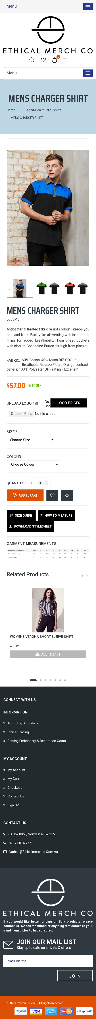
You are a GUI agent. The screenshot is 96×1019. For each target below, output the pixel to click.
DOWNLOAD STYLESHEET (32, 526)
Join (75, 976)
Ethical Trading (18, 732)
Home (11, 110)
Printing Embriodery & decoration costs (37, 741)
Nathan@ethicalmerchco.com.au (33, 852)
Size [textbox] (12, 432)
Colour (14, 456)
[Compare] (67, 495)
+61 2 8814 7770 (20, 843)
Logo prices (68, 403)
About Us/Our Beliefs (23, 723)
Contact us (16, 796)
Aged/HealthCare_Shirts (43, 110)
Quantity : (16, 483)
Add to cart (28, 495)
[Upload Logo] (36, 403)
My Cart (13, 779)
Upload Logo (26, 402)
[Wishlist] (43, 60)
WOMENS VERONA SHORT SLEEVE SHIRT (41, 637)
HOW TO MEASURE (58, 515)
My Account (16, 770)
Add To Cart (51, 654)
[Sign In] (65, 60)
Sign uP (13, 805)
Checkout (15, 788)
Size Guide (23, 515)
